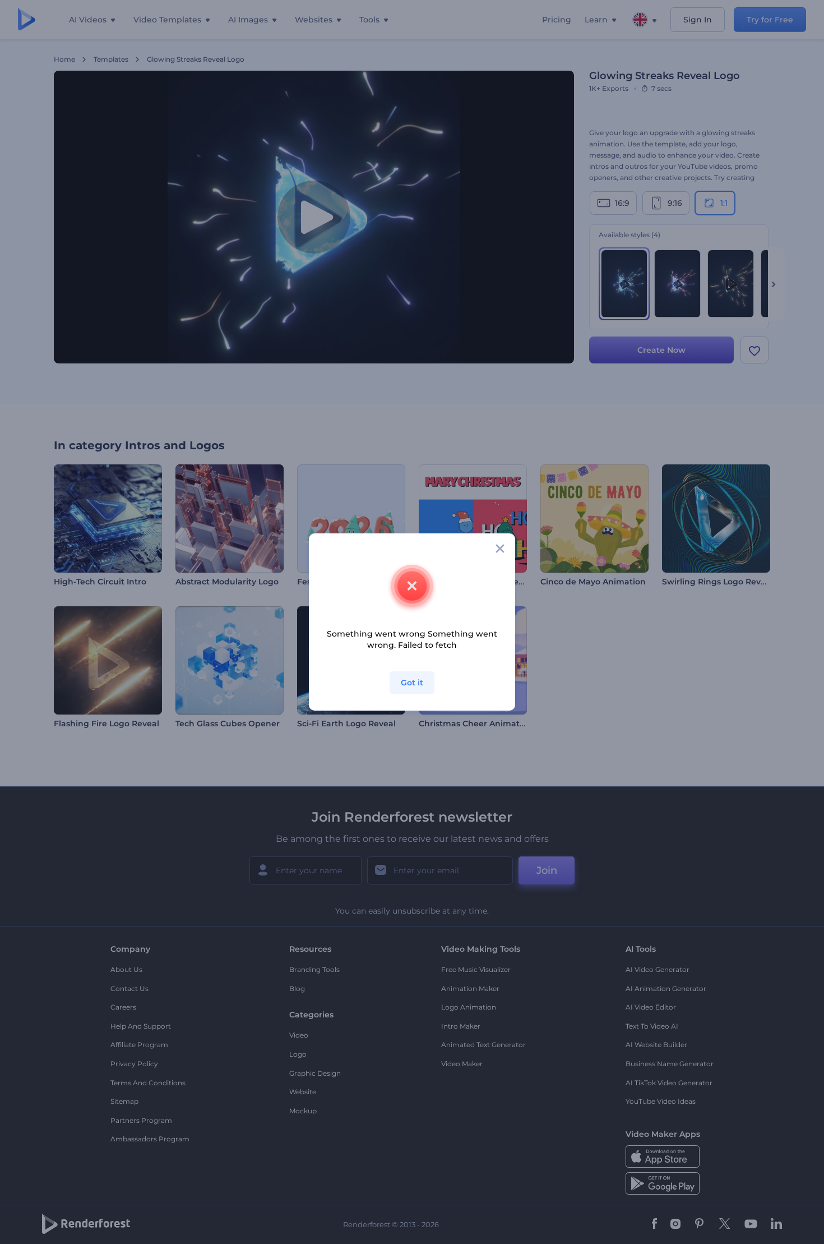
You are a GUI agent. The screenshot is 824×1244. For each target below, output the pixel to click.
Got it (412, 683)
